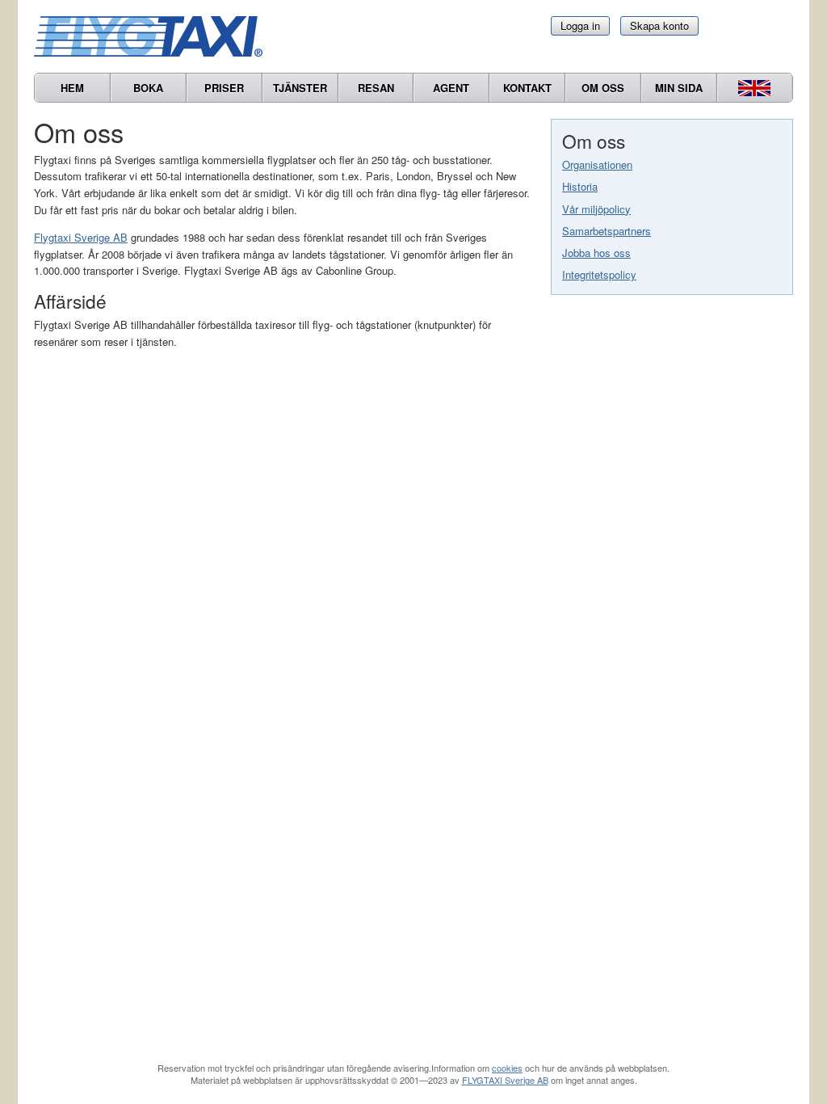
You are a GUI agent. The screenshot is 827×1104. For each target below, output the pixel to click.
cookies (507, 1067)
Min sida (679, 87)
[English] (754, 88)
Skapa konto (659, 25)
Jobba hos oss (596, 252)
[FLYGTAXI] (155, 36)
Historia (580, 186)
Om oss (602, 87)
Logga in (580, 25)
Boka (148, 87)
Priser (224, 87)
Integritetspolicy (599, 274)
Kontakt (527, 87)
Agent (451, 87)
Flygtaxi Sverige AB (81, 237)
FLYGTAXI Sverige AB (505, 1079)
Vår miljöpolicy (596, 209)
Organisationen (597, 164)
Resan (376, 87)
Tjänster (300, 87)
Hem (72, 87)
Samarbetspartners (606, 230)
